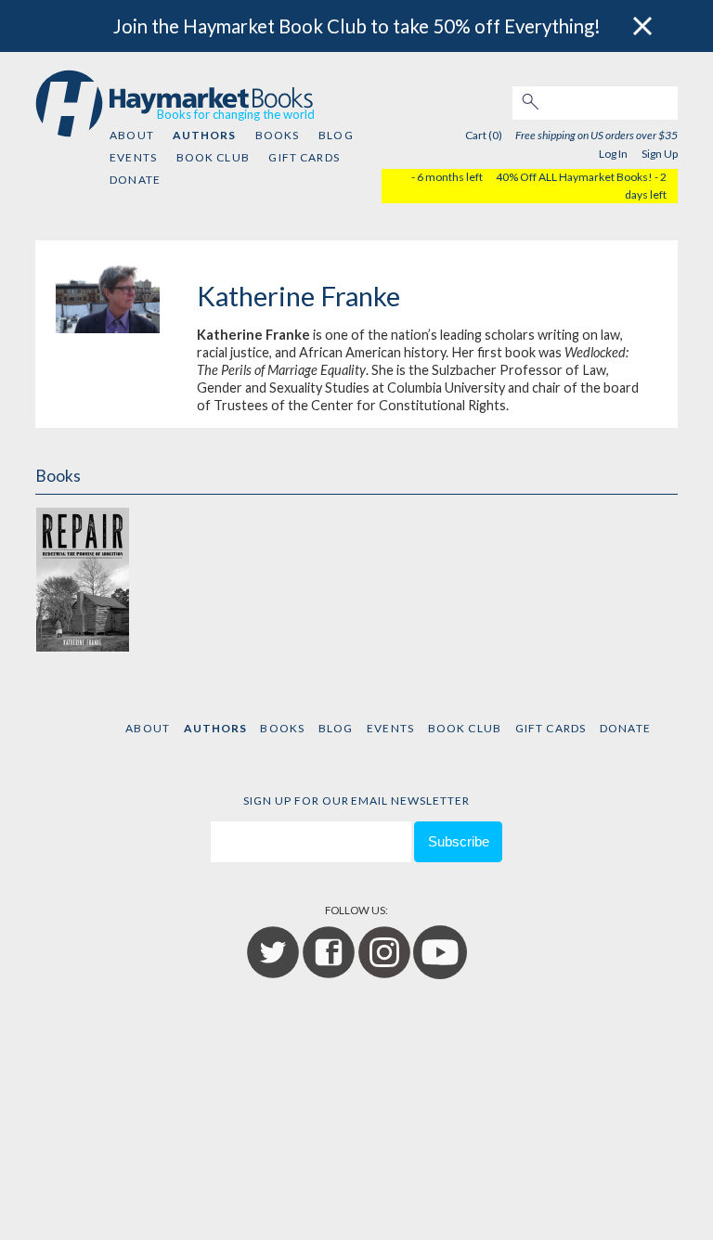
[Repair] (81, 580)
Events (133, 157)
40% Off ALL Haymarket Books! (574, 177)
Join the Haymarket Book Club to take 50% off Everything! (357, 26)
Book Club (213, 157)
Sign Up (660, 154)
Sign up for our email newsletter (356, 800)
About (132, 135)
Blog (336, 135)
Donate (135, 180)
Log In (613, 154)
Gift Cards (304, 157)
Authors (204, 135)
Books (277, 135)
